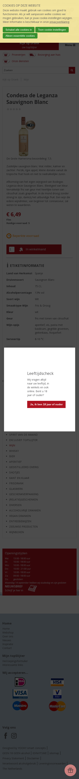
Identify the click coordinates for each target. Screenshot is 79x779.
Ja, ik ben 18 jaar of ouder (46, 404)
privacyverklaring (59, 22)
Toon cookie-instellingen (52, 29)
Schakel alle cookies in (19, 29)
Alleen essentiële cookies (20, 35)
